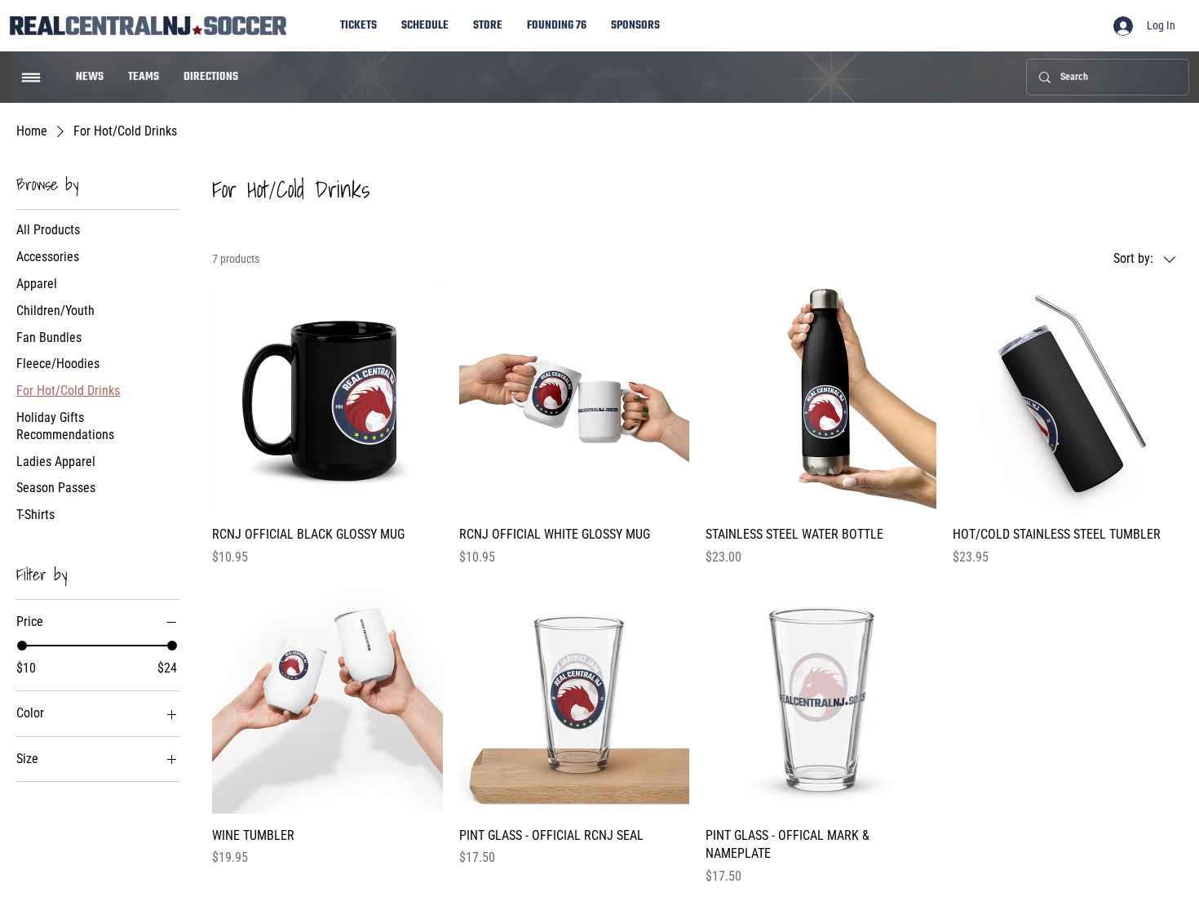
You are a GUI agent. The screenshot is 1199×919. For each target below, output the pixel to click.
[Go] (31, 77)
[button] (635, 25)
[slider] (22, 645)
